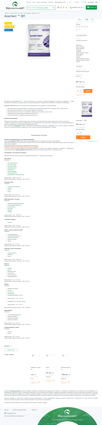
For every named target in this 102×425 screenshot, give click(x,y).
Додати (88, 91)
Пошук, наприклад (37, 7)
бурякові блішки (11, 206)
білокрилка (15, 234)
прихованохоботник (12, 172)
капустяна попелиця (12, 163)
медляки (10, 210)
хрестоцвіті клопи (12, 164)
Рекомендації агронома (39, 135)
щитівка (23, 301)
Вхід (96, 2)
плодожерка (15, 288)
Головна (6, 13)
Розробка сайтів (54, 423)
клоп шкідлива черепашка (14, 186)
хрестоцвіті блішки (12, 166)
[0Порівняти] (87, 20)
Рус (71, 2)
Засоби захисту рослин (16, 13)
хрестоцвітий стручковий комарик (16, 174)
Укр (68, 2)
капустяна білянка (12, 171)
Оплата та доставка (41, 2)
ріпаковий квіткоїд (12, 167)
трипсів (30, 102)
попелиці (10, 188)
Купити (34, 382)
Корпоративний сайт (60, 2)
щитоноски (10, 208)
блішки (9, 270)
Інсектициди (27, 13)
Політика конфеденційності (18, 416)
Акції (34, 2)
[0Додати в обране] (92, 20)
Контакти (50, 2)
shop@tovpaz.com (61, 8)
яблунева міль (11, 293)
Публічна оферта (8, 416)
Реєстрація (91, 2)
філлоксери (18, 314)
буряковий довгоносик (18, 203)
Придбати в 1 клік (80, 95)
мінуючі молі (11, 291)
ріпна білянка (11, 169)
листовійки (10, 295)
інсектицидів (49, 390)
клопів (20, 102)
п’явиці (9, 191)
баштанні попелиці (12, 239)
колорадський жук (12, 253)
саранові (10, 222)
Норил (47, 367)
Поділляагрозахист (15, 390)
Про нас (29, 2)
